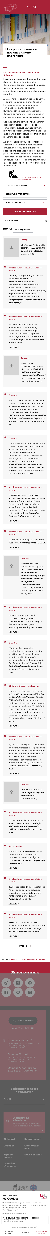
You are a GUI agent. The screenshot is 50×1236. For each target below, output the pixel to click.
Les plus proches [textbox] (22, 229)
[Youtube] (18, 992)
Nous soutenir (33, 1154)
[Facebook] (6, 992)
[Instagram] (6, 983)
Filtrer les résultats (25, 211)
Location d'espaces (10, 1164)
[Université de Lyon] (20, 1190)
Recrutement (32, 1139)
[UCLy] (10, 7)
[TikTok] (18, 983)
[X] (30, 992)
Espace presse (8, 1155)
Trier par (7, 229)
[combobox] (25, 185)
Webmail (9, 1139)
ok (43, 1099)
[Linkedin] (30, 983)
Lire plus (13, 347)
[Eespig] (33, 1190)
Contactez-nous (25, 1020)
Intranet (9, 1145)
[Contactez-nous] (28, 7)
